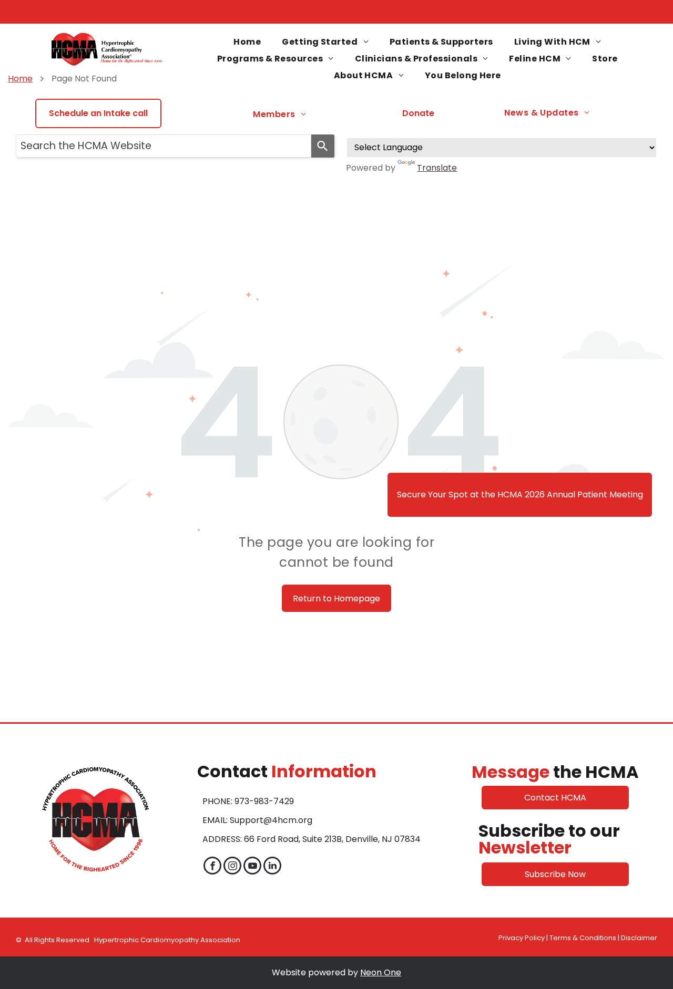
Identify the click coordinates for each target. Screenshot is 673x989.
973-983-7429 (264, 801)
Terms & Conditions (582, 938)
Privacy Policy (521, 938)
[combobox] (163, 146)
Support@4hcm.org (271, 820)
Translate (437, 168)
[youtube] (252, 867)
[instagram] (232, 867)
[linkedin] (272, 867)
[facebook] (212, 867)
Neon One (380, 972)
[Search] (322, 146)
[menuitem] (247, 42)
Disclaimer (639, 938)
